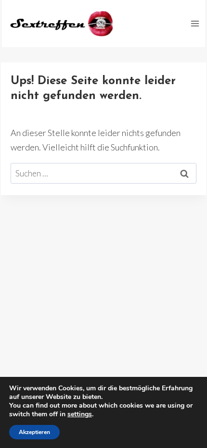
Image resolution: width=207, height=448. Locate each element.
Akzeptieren (34, 432)
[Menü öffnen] (195, 23)
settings (79, 414)
